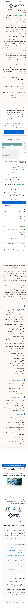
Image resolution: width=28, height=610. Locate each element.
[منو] (3, 5)
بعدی (23, 151)
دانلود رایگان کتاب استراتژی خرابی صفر (13, 548)
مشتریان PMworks (15, 193)
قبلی (5, 151)
